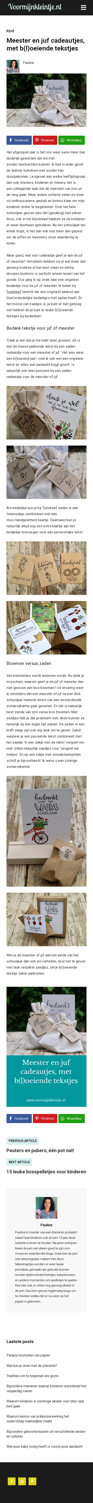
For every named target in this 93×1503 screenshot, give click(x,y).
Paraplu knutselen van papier (28, 1355)
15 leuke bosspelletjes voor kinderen (46, 1171)
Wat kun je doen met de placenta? (31, 1366)
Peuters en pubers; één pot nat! (40, 1150)
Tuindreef (13, 292)
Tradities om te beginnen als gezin (32, 1376)
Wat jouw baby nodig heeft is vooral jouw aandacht (44, 1446)
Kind (10, 31)
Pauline (46, 1225)
